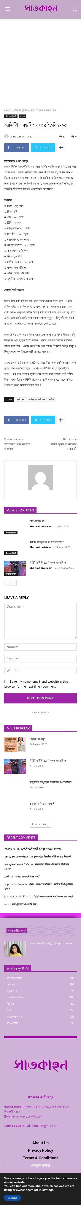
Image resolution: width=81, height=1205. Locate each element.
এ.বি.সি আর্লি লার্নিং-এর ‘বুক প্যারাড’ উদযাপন (40, 849)
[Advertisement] (40, 61)
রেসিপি (51, 399)
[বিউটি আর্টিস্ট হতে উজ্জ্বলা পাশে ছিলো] (15, 568)
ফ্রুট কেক (20, 399)
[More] (60, 147)
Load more (39, 824)
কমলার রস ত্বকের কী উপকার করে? (47, 542)
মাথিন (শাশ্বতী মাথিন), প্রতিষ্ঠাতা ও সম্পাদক (51, 943)
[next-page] (14, 583)
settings (47, 1190)
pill (6, 876)
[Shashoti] (7, 136)
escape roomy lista (16, 864)
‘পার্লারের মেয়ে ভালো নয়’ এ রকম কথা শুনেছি (53, 896)
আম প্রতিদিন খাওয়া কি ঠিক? (24, 904)
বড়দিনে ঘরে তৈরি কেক (37, 399)
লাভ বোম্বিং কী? (38, 521)
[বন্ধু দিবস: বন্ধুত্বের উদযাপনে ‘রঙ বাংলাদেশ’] (15, 787)
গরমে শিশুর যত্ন (37, 739)
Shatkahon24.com (41, 526)
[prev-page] (7, 583)
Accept (12, 1198)
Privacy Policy (40, 1150)
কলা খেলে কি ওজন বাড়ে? (42, 803)
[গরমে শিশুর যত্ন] (15, 744)
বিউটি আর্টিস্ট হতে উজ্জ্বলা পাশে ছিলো (48, 562)
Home (8, 110)
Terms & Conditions (40, 1158)
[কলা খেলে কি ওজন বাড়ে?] (15, 809)
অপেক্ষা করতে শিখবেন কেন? (26, 876)
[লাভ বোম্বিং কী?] (15, 526)
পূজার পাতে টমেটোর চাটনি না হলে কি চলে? (52, 856)
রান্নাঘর (22, 116)
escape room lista (16, 856)
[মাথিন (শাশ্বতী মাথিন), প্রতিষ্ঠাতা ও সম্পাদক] (15, 948)
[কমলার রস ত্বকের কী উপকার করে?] (15, 547)
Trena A (9, 849)
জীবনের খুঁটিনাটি (21, 110)
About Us (40, 1143)
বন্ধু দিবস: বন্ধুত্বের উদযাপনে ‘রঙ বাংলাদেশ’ (51, 782)
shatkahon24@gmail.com (41, 1126)
